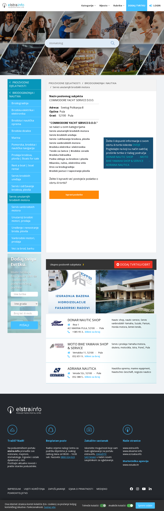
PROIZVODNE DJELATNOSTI (19, 84)
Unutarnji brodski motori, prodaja (22, 219)
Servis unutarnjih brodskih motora (19, 198)
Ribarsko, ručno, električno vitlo (67, 162)
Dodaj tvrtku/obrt (134, 264)
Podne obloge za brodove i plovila (68, 158)
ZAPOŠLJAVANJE (56, 488)
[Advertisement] (128, 114)
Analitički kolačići (117, 505)
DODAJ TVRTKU (136, 5)
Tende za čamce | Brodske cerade (69, 150)
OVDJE (136, 145)
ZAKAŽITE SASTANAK (95, 456)
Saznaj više (50, 507)
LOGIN (156, 5)
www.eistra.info (131, 447)
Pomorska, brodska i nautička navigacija (24, 146)
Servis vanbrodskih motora (23, 208)
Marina (16, 137)
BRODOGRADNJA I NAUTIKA (21, 94)
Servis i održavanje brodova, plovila (23, 187)
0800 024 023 (68, 457)
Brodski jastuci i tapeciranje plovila (69, 170)
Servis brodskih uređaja (21, 177)
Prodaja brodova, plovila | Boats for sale (25, 156)
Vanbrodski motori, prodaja (23, 239)
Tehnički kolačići (90, 505)
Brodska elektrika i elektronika (23, 111)
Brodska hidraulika (60, 154)
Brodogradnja (20, 103)
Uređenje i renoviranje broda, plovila (25, 229)
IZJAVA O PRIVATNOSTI (81, 488)
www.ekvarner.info (132, 451)
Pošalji (24, 325)
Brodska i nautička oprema (23, 122)
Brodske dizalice (21, 131)
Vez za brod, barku (23, 248)
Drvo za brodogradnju (61, 166)
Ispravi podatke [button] (74, 194)
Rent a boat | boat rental (23, 167)
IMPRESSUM (14, 488)
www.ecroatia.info (132, 454)
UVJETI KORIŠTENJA (34, 488)
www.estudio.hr (131, 464)
